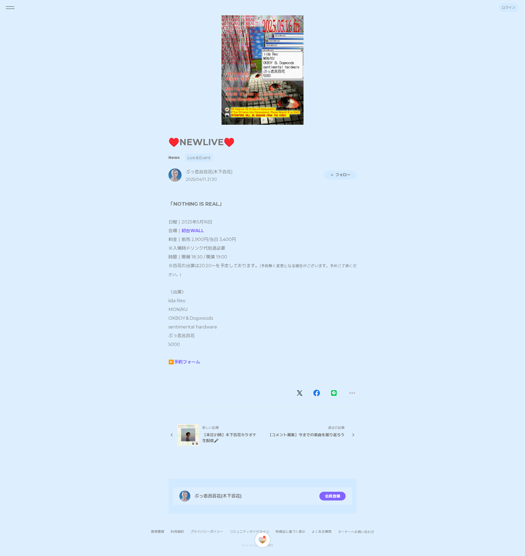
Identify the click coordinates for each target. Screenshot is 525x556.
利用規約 (177, 531)
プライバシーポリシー (206, 531)
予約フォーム (187, 362)
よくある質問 (321, 531)
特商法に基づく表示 (290, 531)
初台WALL (193, 230)
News (174, 157)
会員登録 (332, 496)
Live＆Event (199, 157)
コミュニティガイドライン (249, 531)
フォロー (343, 174)
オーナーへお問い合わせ (356, 532)
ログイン (508, 7)
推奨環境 (157, 531)
